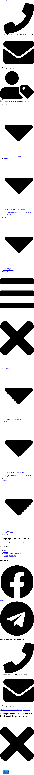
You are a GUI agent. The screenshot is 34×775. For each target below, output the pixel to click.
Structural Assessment (13, 211)
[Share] (24, 2)
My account (10, 268)
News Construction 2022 (14, 157)
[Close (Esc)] (28, 2)
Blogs (5, 215)
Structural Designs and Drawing (16, 209)
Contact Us (6, 271)
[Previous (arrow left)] (3, 387)
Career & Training (8, 270)
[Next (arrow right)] (31, 387)
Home (5, 104)
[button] (17, 319)
